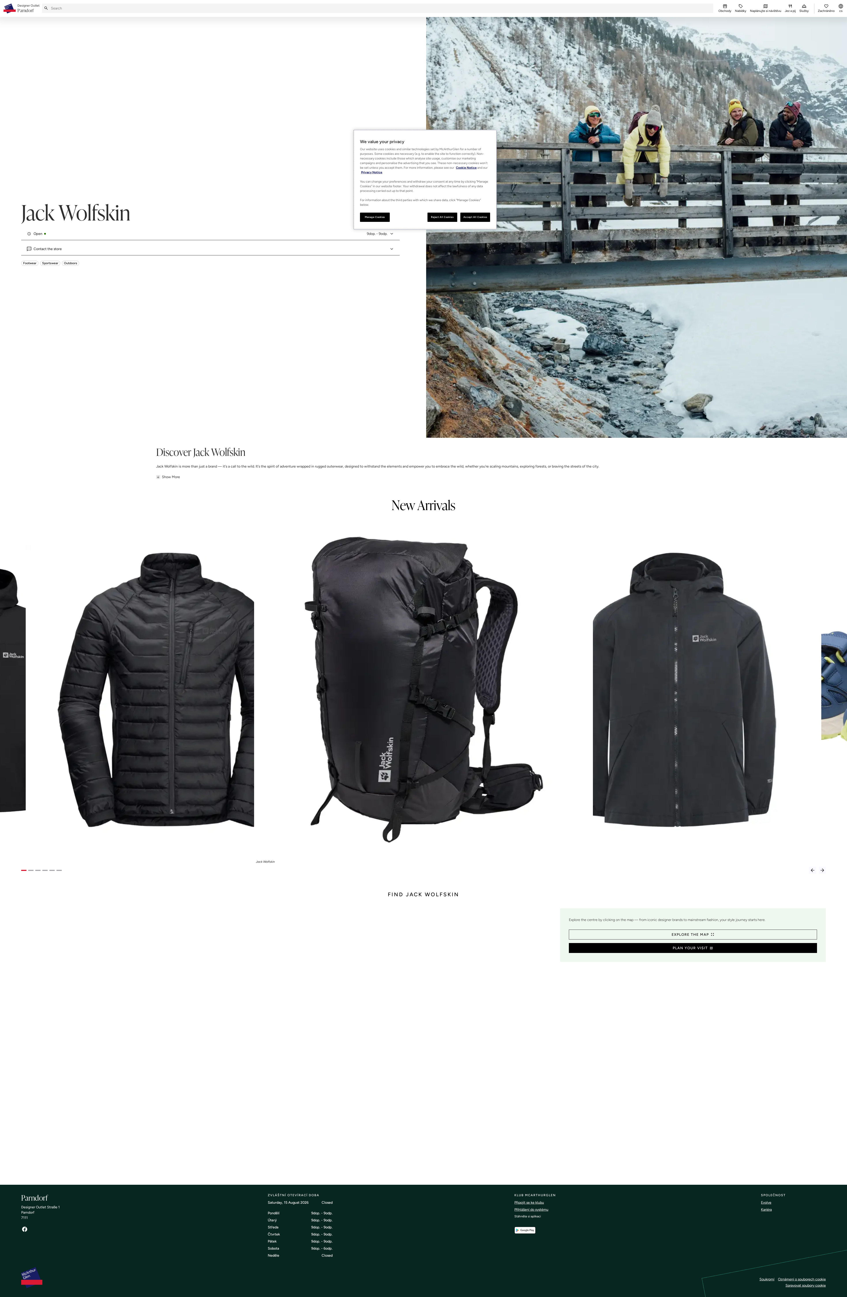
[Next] (822, 870)
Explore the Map (690, 934)
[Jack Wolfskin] (423, 689)
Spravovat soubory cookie (805, 1285)
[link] (28, 8)
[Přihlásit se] (24, 1229)
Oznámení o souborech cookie (802, 1279)
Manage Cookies (375, 217)
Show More (171, 477)
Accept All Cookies (475, 217)
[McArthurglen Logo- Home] (10, 8)
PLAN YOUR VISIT (690, 948)
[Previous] (812, 870)
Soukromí (766, 1279)
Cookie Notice (466, 168)
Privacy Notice (371, 172)
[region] (425, 180)
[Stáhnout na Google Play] (525, 1230)
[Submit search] (46, 8)
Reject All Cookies (442, 217)
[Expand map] (289, 1042)
